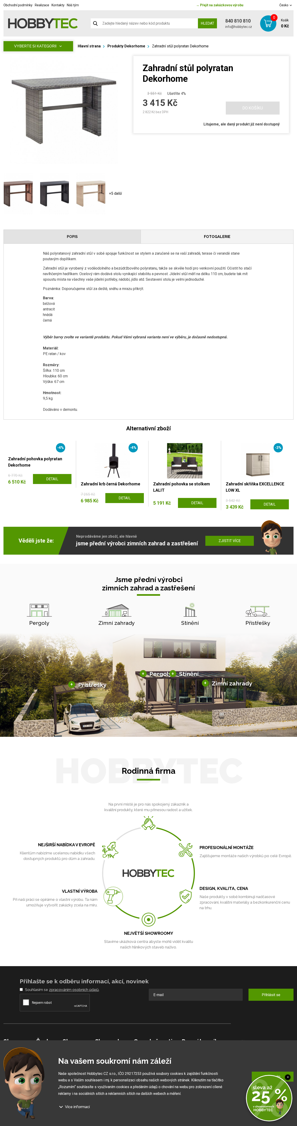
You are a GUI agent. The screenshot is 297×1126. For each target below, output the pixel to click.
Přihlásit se (271, 995)
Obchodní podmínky (17, 5)
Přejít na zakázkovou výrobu (219, 5)
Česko (284, 5)
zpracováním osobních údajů (74, 990)
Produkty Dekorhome (126, 46)
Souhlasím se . (62, 990)
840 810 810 (238, 21)
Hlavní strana (89, 46)
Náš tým (73, 5)
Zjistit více (230, 541)
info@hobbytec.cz (238, 27)
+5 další (115, 193)
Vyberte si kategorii (35, 46)
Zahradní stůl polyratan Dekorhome (180, 46)
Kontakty (58, 5)
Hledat (207, 23)
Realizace (42, 5)
